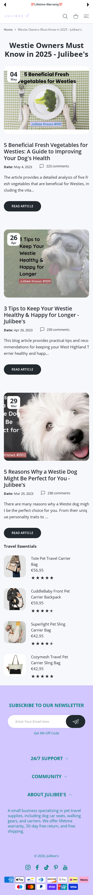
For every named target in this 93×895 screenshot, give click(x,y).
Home (8, 29)
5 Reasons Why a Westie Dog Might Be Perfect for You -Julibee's (40, 478)
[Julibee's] (17, 16)
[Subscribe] (75, 721)
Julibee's (53, 855)
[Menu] (86, 16)
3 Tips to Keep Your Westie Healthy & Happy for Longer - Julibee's (41, 315)
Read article (22, 206)
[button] (5, 5)
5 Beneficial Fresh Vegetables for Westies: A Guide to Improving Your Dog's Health (46, 151)
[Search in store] (65, 16)
